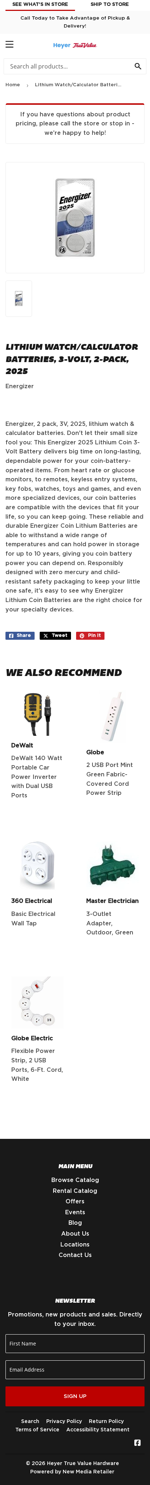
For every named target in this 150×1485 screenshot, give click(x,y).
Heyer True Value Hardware (83, 1463)
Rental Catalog (75, 1191)
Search (30, 1421)
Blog (75, 1223)
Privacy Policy (64, 1421)
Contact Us (75, 1255)
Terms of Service (37, 1429)
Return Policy (106, 1421)
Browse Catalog (75, 1180)
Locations (75, 1245)
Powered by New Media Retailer (72, 1471)
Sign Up (75, 1396)
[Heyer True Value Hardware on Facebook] (137, 1444)
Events (75, 1212)
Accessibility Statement (98, 1429)
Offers (75, 1201)
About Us (75, 1234)
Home (12, 85)
